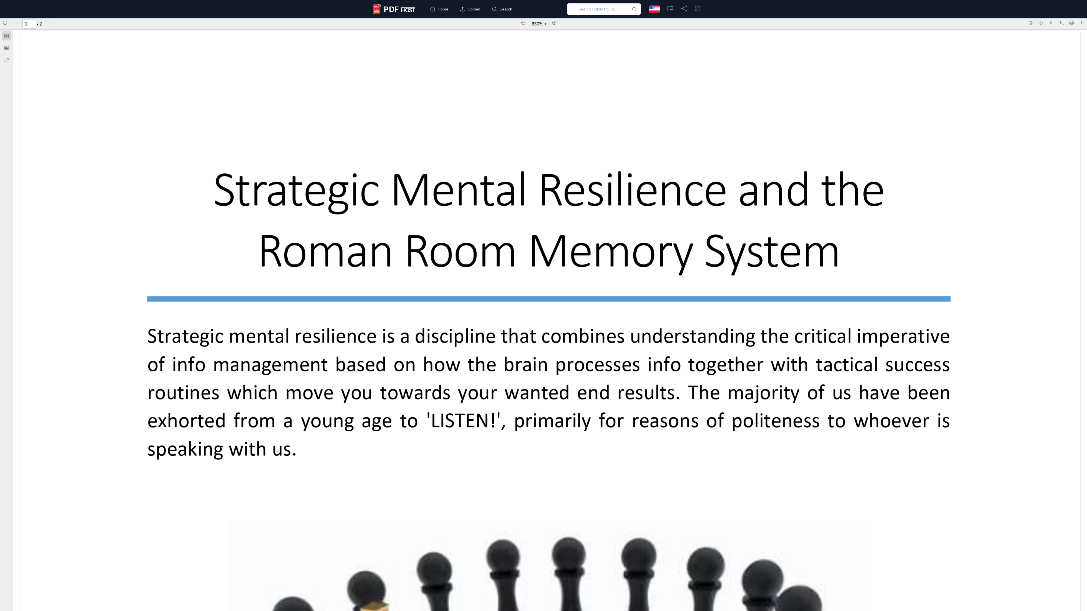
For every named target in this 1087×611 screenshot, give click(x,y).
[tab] (6, 37)
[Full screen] (1040, 22)
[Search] (5, 22)
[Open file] (1051, 22)
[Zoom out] (523, 22)
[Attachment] (6, 60)
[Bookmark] (6, 48)
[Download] (1061, 22)
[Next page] (47, 22)
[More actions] (1081, 22)
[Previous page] (15, 22)
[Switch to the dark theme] (1030, 22)
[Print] (1071, 22)
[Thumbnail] (6, 35)
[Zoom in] (554, 22)
